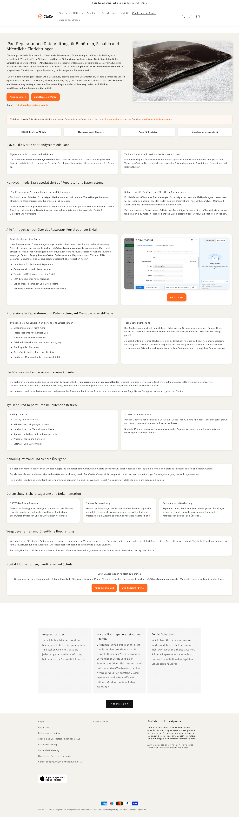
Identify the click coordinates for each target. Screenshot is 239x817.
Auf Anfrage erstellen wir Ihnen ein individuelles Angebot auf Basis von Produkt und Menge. (170, 746)
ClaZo (47, 809)
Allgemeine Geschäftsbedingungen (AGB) (59, 738)
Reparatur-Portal (113, 119)
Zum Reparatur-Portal (45, 97)
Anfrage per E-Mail (104, 588)
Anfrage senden (18, 97)
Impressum (44, 727)
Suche (41, 721)
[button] (64, 13)
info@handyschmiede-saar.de (32, 105)
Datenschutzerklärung (50, 733)
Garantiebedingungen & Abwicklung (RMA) (60, 761)
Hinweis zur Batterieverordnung (55, 755)
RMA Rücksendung (48, 744)
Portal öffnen (176, 297)
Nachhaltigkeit (119, 703)
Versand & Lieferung (48, 750)
